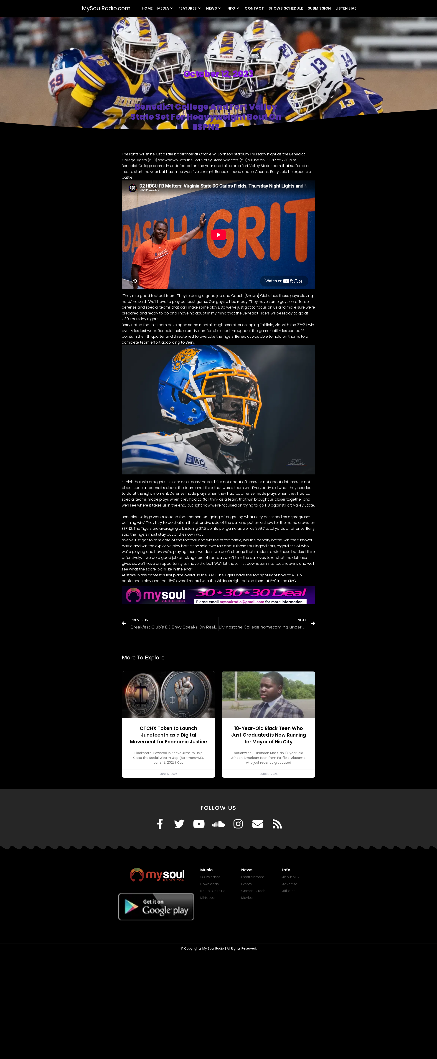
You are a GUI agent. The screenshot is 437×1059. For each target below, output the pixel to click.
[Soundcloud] (218, 824)
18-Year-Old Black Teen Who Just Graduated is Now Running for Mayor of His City (268, 735)
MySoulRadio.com (106, 8)
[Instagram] (238, 824)
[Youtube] (199, 824)
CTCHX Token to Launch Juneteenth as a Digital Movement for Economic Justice (168, 735)
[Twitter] (179, 824)
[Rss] (277, 824)
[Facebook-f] (160, 824)
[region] (218, 511)
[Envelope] (257, 824)
